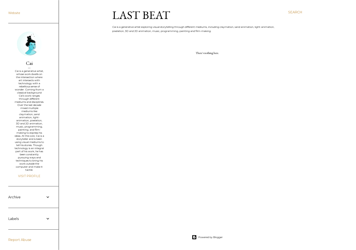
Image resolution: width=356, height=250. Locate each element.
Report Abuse (19, 240)
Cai (29, 63)
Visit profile (29, 176)
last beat (141, 14)
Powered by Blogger (210, 237)
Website (14, 13)
